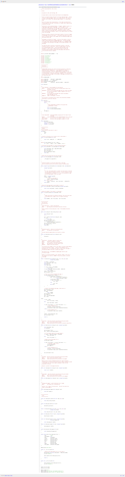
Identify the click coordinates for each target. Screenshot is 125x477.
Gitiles (6, 475)
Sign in (123, 1)
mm (70, 4)
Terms (11, 475)
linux (46, 4)
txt (120, 475)
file (58, 7)
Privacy (8, 475)
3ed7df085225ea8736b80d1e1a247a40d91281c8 (57, 4)
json (123, 475)
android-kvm (41, 4)
